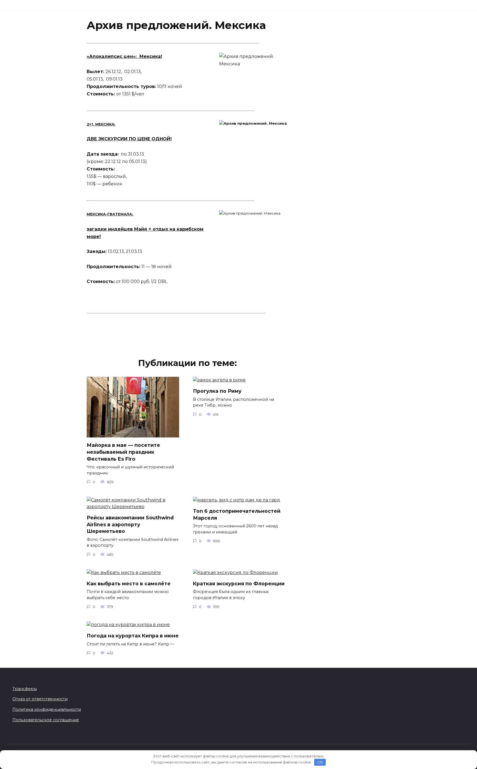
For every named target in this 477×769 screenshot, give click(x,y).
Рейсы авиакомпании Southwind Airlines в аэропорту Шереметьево (130, 524)
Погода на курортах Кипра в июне (133, 636)
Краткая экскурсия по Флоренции (239, 583)
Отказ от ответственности (40, 698)
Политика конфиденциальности (46, 709)
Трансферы (24, 688)
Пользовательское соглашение (45, 719)
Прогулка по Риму (217, 391)
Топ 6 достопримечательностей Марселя (236, 514)
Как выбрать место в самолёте (129, 583)
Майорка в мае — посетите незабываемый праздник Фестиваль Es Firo (123, 451)
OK (320, 762)
